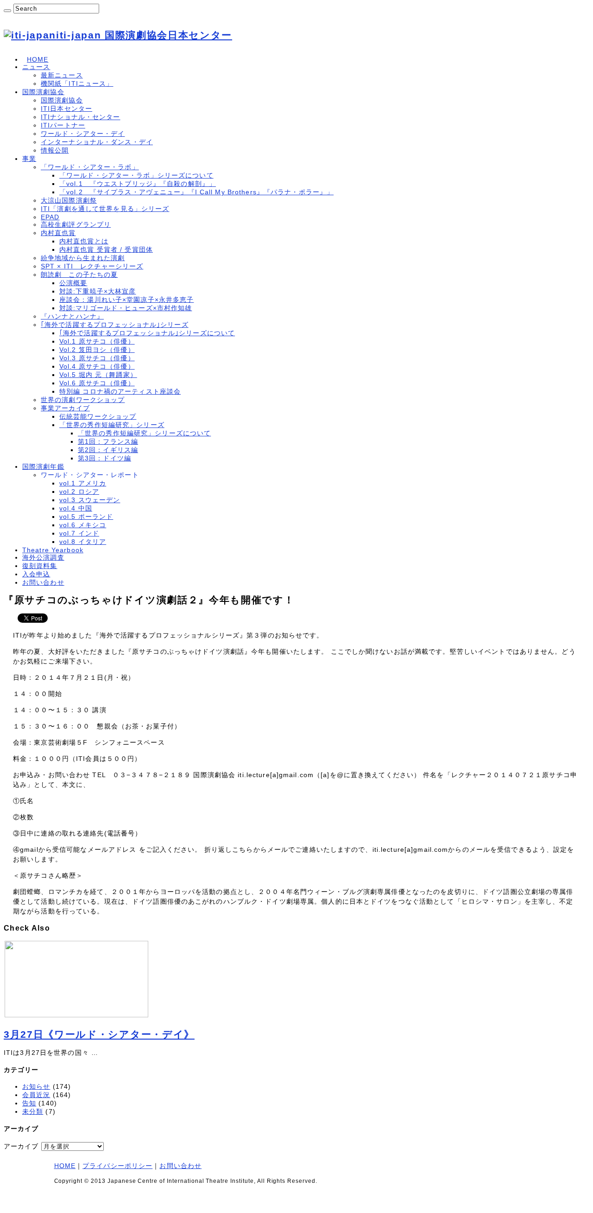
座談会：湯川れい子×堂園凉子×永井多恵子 (126, 299)
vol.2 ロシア (79, 491)
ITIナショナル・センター (80, 117)
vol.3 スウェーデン (89, 500)
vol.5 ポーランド (86, 516)
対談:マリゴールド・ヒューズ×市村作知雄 (125, 308)
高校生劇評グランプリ (76, 224)
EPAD (50, 217)
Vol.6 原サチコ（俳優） (97, 383)
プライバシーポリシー (117, 1165)
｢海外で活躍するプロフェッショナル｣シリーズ (115, 324)
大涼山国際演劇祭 (69, 200)
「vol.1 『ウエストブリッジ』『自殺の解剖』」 (137, 183)
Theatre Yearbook (52, 550)
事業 (29, 158)
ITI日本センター (66, 108)
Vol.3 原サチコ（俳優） (97, 358)
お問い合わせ (43, 582)
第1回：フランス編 (108, 441)
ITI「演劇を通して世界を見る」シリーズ (105, 208)
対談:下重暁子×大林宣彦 (97, 291)
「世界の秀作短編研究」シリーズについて (144, 433)
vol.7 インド (79, 533)
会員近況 (36, 1094)
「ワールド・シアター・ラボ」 (90, 167)
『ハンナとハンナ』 (72, 316)
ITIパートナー (63, 125)
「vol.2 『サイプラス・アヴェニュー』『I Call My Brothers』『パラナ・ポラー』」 (196, 192)
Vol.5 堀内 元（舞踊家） (98, 374)
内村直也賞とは (83, 241)
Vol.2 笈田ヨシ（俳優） (97, 349)
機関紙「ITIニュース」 (77, 83)
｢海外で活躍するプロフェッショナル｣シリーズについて (147, 333)
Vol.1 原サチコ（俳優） (97, 341)
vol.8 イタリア (82, 541)
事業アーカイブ (65, 408)
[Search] (7, 10)
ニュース (36, 66)
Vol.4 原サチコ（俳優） (97, 366)
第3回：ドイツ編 (104, 458)
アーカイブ (21, 1146)
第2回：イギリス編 (108, 449)
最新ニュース (62, 75)
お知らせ (36, 1086)
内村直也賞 (58, 232)
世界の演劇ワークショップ (83, 399)
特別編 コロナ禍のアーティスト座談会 (120, 391)
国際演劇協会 (43, 92)
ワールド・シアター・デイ (83, 133)
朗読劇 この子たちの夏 (79, 274)
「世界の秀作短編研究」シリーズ (111, 424)
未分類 (32, 1111)
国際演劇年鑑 (43, 466)
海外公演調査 (43, 557)
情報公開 (55, 150)
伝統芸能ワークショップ (97, 416)
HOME (37, 59)
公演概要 (73, 283)
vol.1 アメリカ (82, 483)
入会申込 (36, 574)
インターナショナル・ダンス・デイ (97, 142)
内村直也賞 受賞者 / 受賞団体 (106, 249)
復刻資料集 (39, 565)
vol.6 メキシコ (82, 525)
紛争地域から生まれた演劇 (83, 258)
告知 (29, 1103)
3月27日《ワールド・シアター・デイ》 (99, 1034)
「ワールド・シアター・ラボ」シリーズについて (136, 175)
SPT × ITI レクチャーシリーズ (92, 266)
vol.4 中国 (75, 508)
